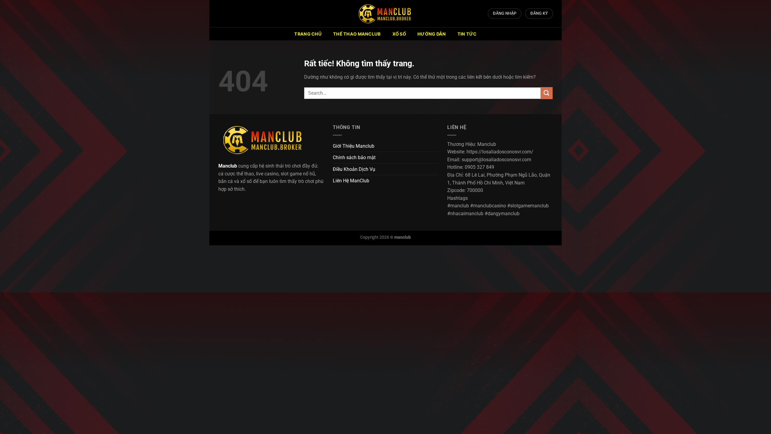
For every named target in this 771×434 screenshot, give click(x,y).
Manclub (227, 166)
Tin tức (467, 33)
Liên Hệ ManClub (351, 181)
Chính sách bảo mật (354, 157)
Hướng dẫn (431, 33)
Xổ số (399, 33)
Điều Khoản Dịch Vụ (354, 169)
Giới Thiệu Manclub (353, 146)
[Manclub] (385, 13)
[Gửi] (547, 93)
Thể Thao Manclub (357, 33)
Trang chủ (308, 33)
